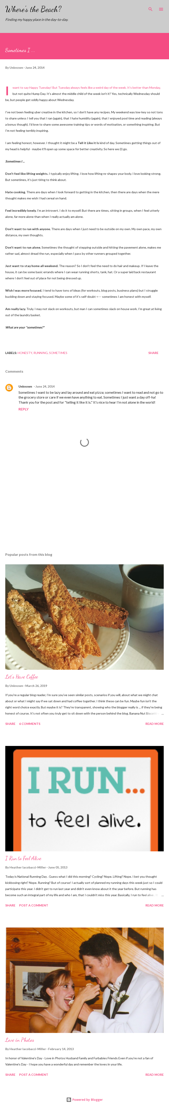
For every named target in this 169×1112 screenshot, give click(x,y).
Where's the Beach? (33, 9)
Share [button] (153, 353)
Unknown (25, 386)
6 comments (29, 724)
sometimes (58, 353)
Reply (23, 409)
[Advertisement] (84, 507)
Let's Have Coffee (21, 676)
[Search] (150, 8)
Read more (154, 724)
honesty (25, 353)
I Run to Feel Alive (23, 858)
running (40, 353)
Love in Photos (19, 1040)
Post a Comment (33, 905)
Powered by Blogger (87, 1100)
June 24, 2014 (45, 386)
